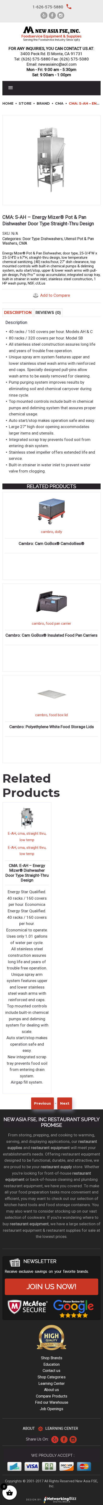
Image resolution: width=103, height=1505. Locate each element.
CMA (59, 103)
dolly (58, 532)
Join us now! (51, 1286)
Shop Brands (51, 1358)
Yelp (54, 1439)
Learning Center (51, 1383)
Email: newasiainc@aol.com (52, 64)
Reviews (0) (48, 312)
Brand (43, 103)
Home (7, 103)
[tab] (18, 312)
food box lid (58, 715)
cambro (47, 532)
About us (51, 1389)
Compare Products (51, 1396)
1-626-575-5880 (48, 7)
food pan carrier (58, 623)
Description (18, 312)
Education (51, 1364)
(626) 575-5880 (36, 59)
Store (25, 103)
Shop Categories (52, 1377)
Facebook (64, 1439)
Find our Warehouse (51, 1402)
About (29, 1428)
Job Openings (51, 1409)
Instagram (73, 1439)
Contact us (51, 1370)
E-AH (12, 833)
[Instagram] (60, 15)
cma (21, 833)
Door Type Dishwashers (43, 238)
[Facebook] (52, 15)
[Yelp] (43, 15)
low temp (27, 840)
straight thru (36, 833)
